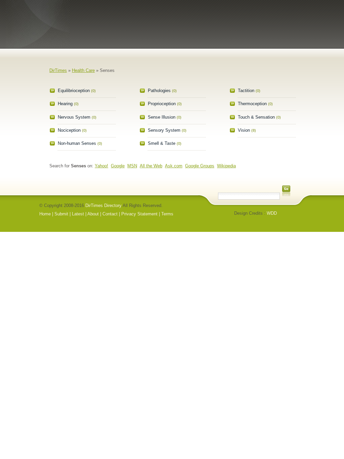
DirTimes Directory (103, 205)
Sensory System (164, 130)
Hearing (65, 103)
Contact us (287, 45)
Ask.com (173, 165)
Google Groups (199, 165)
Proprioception (162, 103)
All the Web (151, 165)
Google (118, 165)
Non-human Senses (77, 143)
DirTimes (58, 70)
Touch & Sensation (256, 117)
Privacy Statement (139, 213)
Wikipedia (226, 165)
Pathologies (159, 90)
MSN (132, 165)
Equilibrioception (74, 90)
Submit (189, 45)
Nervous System (74, 117)
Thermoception (252, 103)
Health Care (83, 70)
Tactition (246, 90)
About (222, 45)
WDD (272, 213)
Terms (167, 213)
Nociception (69, 130)
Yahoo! (101, 165)
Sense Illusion (161, 117)
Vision (244, 130)
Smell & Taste (161, 143)
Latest (254, 45)
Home (156, 45)
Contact (110, 213)
